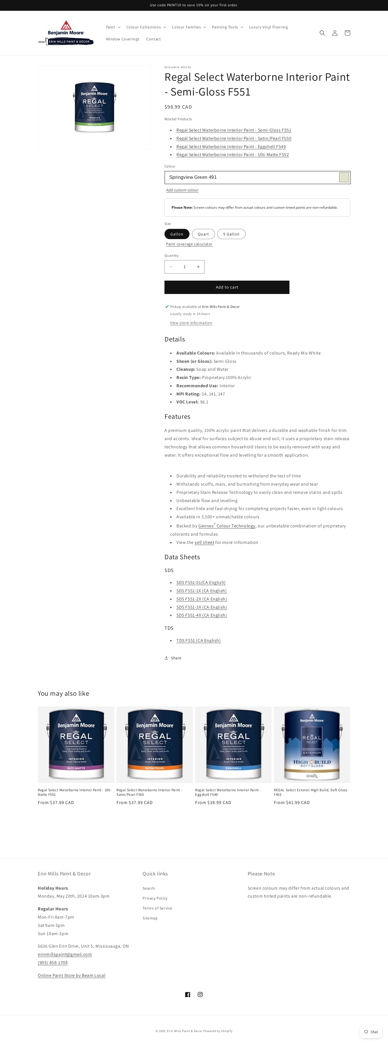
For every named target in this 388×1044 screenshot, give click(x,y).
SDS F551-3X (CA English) (201, 607)
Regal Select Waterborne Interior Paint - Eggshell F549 (231, 147)
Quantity (171, 255)
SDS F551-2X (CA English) (201, 599)
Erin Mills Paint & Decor (185, 1031)
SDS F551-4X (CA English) (201, 615)
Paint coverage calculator (189, 243)
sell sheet (204, 542)
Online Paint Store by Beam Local (71, 975)
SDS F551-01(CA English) (201, 582)
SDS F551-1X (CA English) (201, 591)
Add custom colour (182, 189)
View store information (191, 322)
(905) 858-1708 (53, 963)
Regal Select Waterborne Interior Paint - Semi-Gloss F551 (233, 130)
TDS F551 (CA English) (198, 640)
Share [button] (176, 657)
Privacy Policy (155, 898)
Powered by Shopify (218, 1031)
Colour (169, 166)
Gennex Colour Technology (226, 526)
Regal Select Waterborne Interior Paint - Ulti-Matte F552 (232, 155)
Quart (203, 234)
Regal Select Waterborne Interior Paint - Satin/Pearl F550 (233, 138)
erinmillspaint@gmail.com (65, 954)
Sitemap (150, 918)
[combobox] (257, 177)
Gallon (176, 234)
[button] (113, 27)
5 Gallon (231, 234)
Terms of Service (157, 908)
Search (149, 888)
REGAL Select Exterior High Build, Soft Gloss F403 (310, 792)
